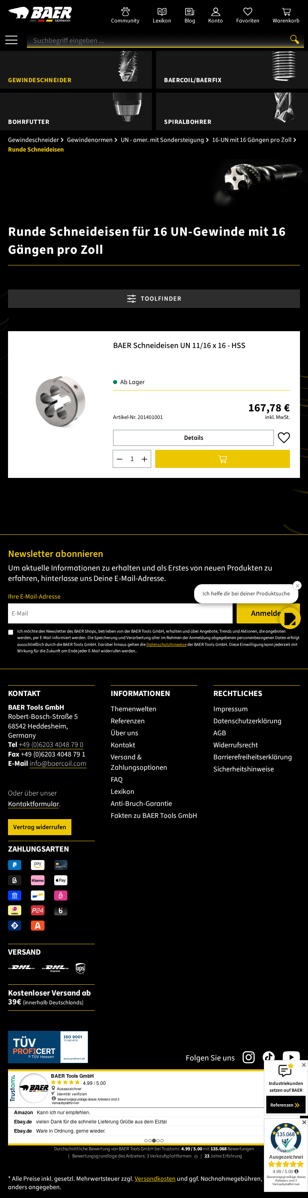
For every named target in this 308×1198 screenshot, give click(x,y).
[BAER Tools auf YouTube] (287, 1057)
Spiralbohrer (187, 121)
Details (193, 437)
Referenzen (128, 721)
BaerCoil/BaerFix (192, 80)
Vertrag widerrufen (39, 827)
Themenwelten (133, 709)
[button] (290, 618)
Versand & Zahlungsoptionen (139, 762)
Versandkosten (155, 1178)
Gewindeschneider (39, 80)
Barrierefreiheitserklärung (252, 757)
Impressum (230, 709)
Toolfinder (160, 298)
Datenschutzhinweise (166, 644)
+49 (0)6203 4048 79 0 (51, 745)
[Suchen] (295, 39)
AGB (219, 733)
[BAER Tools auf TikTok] (265, 1057)
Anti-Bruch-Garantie (141, 804)
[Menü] (11, 36)
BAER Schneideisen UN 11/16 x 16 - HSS (179, 346)
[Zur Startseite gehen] (51, 14)
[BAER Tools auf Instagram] (245, 1057)
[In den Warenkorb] (222, 459)
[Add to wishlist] (284, 438)
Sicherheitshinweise (243, 769)
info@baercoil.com (58, 764)
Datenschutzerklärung (247, 721)
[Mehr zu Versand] (46, 968)
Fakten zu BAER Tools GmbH (154, 816)
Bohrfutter (28, 121)
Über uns (124, 733)
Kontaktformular (33, 804)
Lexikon (122, 792)
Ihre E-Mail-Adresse (34, 596)
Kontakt (123, 745)
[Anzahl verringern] (119, 459)
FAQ (117, 780)
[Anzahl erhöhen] (145, 459)
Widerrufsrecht (235, 745)
